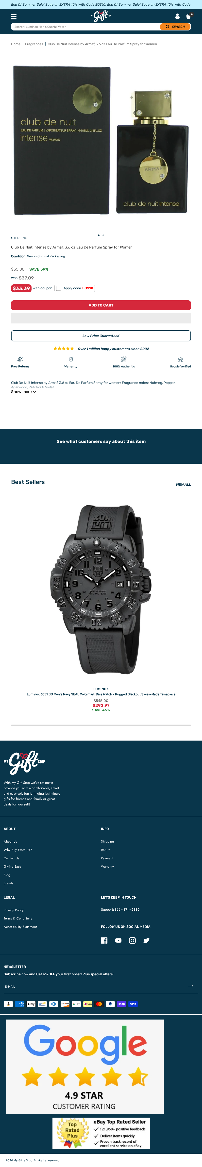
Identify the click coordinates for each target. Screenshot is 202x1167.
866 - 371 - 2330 (127, 909)
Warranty (107, 866)
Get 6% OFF (45, 974)
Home (15, 44)
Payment (107, 858)
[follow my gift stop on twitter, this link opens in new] (146, 943)
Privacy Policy (14, 910)
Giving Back (12, 866)
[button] (101, 318)
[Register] (190, 987)
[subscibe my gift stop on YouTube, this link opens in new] (118, 943)
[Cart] (188, 16)
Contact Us (11, 858)
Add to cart (101, 305)
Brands (8, 883)
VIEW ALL (183, 484)
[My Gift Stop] (24, 752)
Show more (21, 391)
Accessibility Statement (20, 926)
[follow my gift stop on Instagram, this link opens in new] (132, 943)
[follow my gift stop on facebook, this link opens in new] (104, 943)
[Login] (177, 17)
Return (105, 849)
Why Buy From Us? (18, 849)
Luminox (101, 689)
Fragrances (34, 44)
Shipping (107, 841)
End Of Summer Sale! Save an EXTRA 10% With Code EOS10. (58, 4)
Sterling (19, 238)
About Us (10, 841)
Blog (7, 875)
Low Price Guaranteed (101, 336)
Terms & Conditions (18, 918)
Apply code (78, 288)
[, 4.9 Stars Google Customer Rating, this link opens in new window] (85, 1067)
